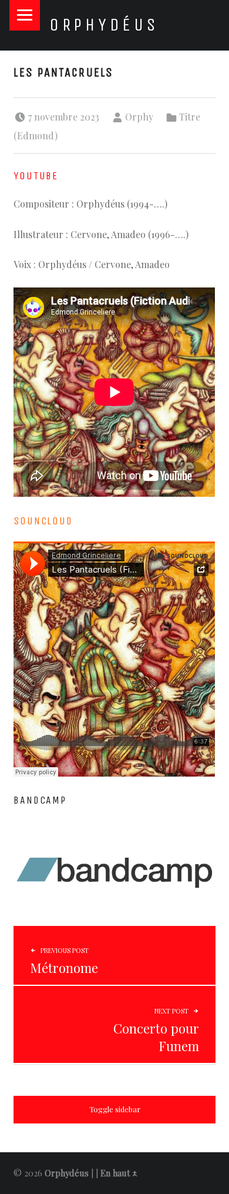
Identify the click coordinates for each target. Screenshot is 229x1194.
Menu (24, 15)
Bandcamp (40, 800)
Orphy (139, 117)
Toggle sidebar (114, 1109)
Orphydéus (104, 24)
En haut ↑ (118, 1173)
